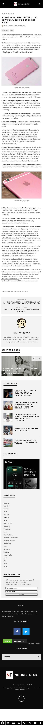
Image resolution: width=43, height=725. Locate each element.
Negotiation (7, 529)
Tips (5, 561)
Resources (7, 549)
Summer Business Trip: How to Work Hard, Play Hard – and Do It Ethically (26, 417)
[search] (38, 657)
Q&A (5, 546)
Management (8, 523)
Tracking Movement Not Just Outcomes (26, 430)
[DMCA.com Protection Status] (14, 643)
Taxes (5, 558)
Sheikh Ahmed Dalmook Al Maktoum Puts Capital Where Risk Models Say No (25, 405)
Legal (5, 520)
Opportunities (8, 535)
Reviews (6, 552)
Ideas (5, 512)
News (12, 30)
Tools (5, 563)
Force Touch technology (11, 147)
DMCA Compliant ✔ (34, 643)
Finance (6, 509)
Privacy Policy (19, 685)
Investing (6, 517)
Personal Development (11, 537)
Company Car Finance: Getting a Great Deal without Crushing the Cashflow (21, 303)
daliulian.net (25, 87)
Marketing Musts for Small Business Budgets (21, 310)
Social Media (8, 555)
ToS (30, 685)
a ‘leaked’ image (29, 47)
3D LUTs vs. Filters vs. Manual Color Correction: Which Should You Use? (25, 393)
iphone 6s (18, 291)
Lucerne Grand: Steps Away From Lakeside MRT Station (26, 442)
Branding (6, 506)
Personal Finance (9, 540)
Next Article (21, 307)
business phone (8, 291)
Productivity (7, 543)
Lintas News (25, 200)
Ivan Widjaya (8, 25)
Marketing (7, 526)
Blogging (7, 503)
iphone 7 (25, 291)
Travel (5, 566)
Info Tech (5, 30)
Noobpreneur (32, 337)
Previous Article (21, 299)
